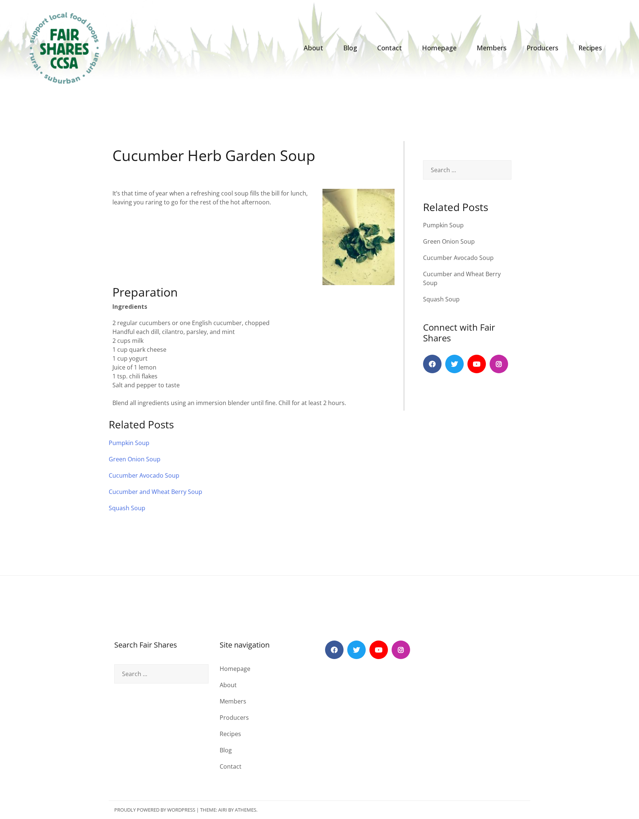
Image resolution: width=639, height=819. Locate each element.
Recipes (590, 47)
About (313, 47)
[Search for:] (467, 170)
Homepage (439, 47)
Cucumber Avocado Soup (458, 258)
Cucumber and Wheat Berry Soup (155, 492)
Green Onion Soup (449, 241)
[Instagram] (499, 364)
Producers (542, 47)
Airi (222, 809)
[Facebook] (432, 364)
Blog (350, 47)
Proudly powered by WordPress (154, 809)
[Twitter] (454, 364)
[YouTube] (476, 364)
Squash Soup (441, 299)
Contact (389, 47)
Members (492, 47)
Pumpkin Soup (443, 225)
